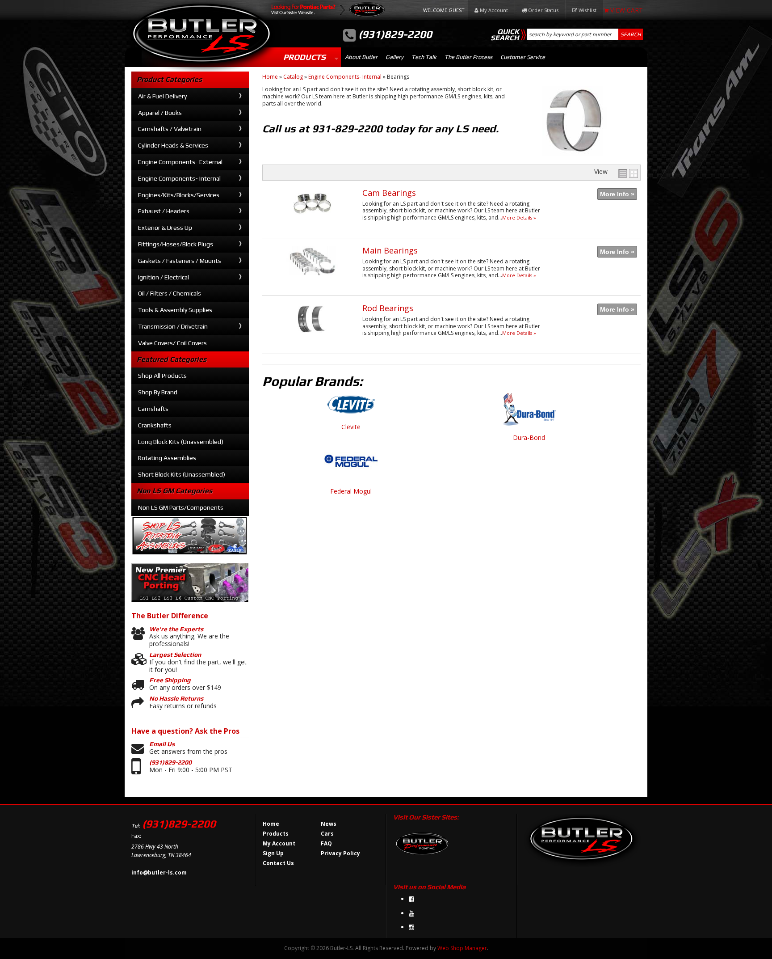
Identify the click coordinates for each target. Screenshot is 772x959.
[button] (585, 34)
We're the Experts (176, 629)
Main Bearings (390, 250)
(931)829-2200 (170, 762)
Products (304, 57)
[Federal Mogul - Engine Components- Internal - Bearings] (351, 466)
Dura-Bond (529, 438)
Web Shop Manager (462, 948)
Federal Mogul (351, 491)
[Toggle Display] (628, 173)
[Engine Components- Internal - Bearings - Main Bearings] (312, 279)
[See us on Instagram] (411, 927)
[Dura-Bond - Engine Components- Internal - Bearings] (529, 413)
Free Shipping (170, 680)
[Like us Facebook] (411, 899)
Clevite (351, 427)
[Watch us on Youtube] (411, 913)
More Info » (617, 194)
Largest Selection (175, 654)
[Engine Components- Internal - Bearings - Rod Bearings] (312, 337)
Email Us (162, 744)
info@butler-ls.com (159, 872)
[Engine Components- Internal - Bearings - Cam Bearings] (312, 222)
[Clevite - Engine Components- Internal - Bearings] (351, 408)
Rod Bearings (387, 308)
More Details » (519, 217)
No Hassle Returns (176, 698)
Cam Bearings (389, 192)
